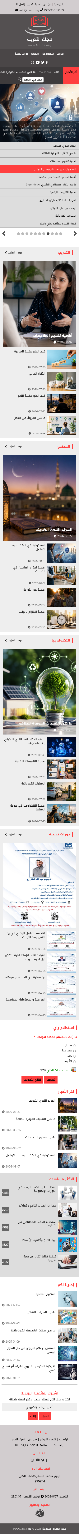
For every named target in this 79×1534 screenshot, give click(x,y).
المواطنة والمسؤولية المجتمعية (25, 999)
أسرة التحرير (34, 4)
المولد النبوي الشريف (64, 145)
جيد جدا (67, 1050)
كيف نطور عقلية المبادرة (63, 208)
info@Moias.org (29, 10)
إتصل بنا (20, 4)
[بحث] (19, 79)
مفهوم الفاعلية (45, 1294)
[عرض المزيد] (67, 1112)
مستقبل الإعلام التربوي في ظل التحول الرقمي (31, 1350)
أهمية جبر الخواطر (34, 589)
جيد (69, 1056)
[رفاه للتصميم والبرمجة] (39, 1516)
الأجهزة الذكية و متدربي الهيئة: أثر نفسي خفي (28, 1368)
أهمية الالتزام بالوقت (32, 611)
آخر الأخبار (71, 72)
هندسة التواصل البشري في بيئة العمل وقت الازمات (25, 935)
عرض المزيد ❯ (13, 252)
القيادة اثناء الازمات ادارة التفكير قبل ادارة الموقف (25, 957)
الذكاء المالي (37, 373)
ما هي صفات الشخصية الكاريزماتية (33, 1331)
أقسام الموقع (48, 1439)
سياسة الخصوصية (37, 1445)
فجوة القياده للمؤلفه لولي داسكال (57, 223)
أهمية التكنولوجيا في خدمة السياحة (27, 807)
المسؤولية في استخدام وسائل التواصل (55, 169)
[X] (42, 62)
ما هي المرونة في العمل (29, 417)
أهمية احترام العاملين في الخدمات (57, 177)
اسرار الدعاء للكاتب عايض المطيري (57, 200)
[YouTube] (37, 62)
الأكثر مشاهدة (61, 1179)
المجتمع (35, 53)
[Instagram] (32, 62)
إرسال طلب (56, 1445)
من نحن (47, 4)
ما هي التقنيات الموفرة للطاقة (33, 72)
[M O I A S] (39, 34)
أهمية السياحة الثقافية (40, 1312)
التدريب (60, 53)
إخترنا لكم (66, 1285)
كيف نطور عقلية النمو (31, 395)
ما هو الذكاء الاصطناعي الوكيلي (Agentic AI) (51, 184)
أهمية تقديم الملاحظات (63, 161)
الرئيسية (58, 4)
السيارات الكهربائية (65, 215)
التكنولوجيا (48, 53)
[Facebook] (47, 62)
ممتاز (68, 1045)
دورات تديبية (21, 53)
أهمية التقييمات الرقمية (63, 192)
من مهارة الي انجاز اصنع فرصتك (25, 977)
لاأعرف (68, 1061)
